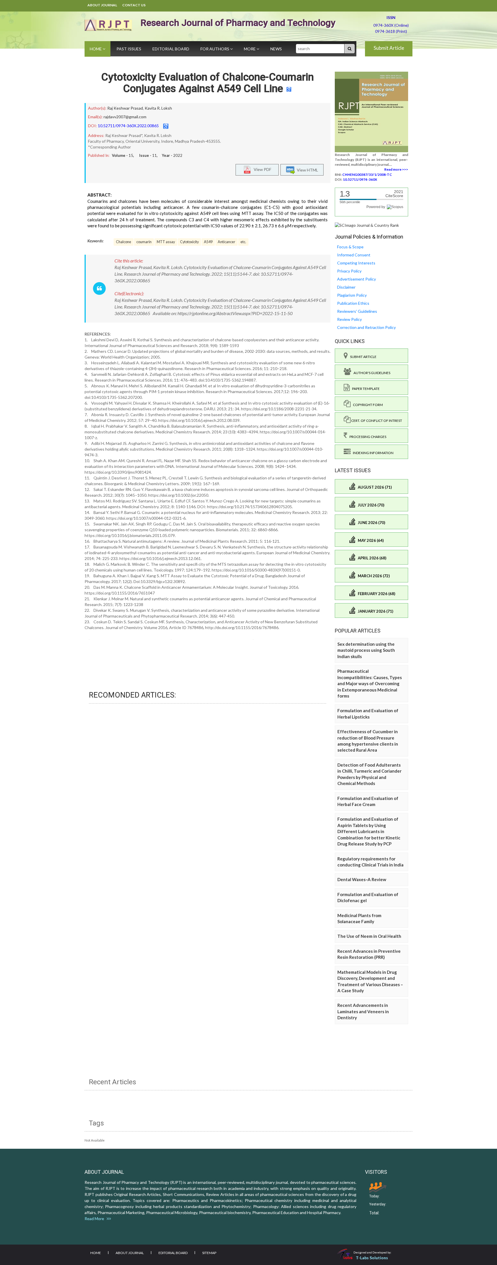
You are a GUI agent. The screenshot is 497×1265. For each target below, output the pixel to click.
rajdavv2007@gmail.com (125, 116)
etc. (243, 242)
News (276, 48)
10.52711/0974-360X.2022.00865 (128, 125)
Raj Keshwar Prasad (125, 108)
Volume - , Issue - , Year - (147, 155)
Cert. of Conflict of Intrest (376, 420)
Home (96, 48)
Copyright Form (367, 405)
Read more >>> (396, 169)
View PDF (261, 169)
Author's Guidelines (370, 373)
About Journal (102, 5)
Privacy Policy (349, 270)
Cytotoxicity (189, 242)
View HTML (306, 169)
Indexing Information (372, 453)
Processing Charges (366, 437)
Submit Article (389, 48)
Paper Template (365, 388)
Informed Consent (353, 254)
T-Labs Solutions (372, 1257)
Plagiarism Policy (352, 295)
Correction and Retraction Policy (366, 327)
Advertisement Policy (356, 279)
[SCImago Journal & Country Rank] (367, 224)
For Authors (215, 48)
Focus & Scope (350, 246)
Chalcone (123, 242)
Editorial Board (170, 48)
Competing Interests (356, 262)
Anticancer (226, 242)
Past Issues (128, 48)
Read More (96, 1218)
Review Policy (349, 319)
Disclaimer (346, 287)
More (250, 48)
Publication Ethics (353, 303)
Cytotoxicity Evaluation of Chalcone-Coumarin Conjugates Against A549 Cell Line (207, 83)
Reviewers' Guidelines (357, 311)
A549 (208, 242)
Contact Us (134, 5)
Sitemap (209, 1253)
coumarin (144, 242)
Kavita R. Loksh (158, 108)
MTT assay (166, 242)
